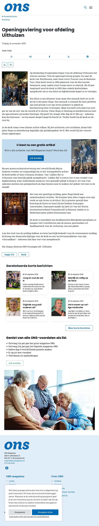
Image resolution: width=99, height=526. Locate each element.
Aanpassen (20, 512)
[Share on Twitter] (68, 56)
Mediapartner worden (63, 492)
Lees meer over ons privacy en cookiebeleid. (29, 516)
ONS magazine (15, 476)
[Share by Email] (30, 56)
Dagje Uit (9, 254)
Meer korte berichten (79, 328)
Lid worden (36, 158)
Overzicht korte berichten (9, 18)
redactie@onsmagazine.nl (14, 461)
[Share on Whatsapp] (11, 56)
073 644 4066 (9, 463)
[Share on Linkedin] (87, 56)
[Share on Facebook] (49, 56)
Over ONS (57, 476)
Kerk (23, 254)
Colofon (56, 481)
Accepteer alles (45, 512)
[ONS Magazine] (17, 7)
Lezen (10, 481)
